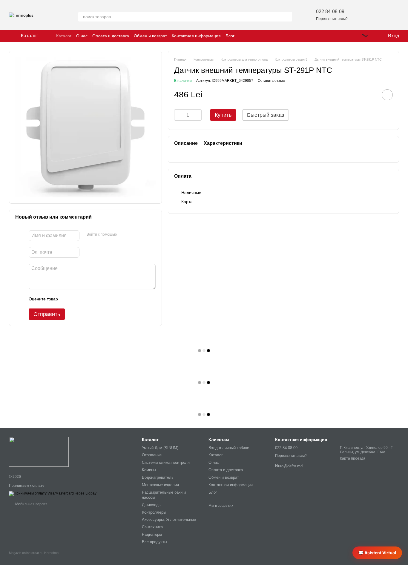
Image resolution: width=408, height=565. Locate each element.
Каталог (63, 35)
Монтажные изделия (160, 485)
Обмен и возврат (150, 35)
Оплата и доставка (110, 35)
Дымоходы (151, 505)
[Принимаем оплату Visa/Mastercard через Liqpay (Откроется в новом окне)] (52, 493)
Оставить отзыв (271, 81)
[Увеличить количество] (197, 115)
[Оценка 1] (68, 299)
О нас (82, 35)
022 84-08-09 (330, 11)
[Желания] (363, 15)
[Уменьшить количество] (178, 115)
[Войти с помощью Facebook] (123, 234)
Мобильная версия (30, 504)
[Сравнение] (379, 15)
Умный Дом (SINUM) (160, 448)
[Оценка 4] (96, 299)
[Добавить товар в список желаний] (387, 94)
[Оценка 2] (77, 299)
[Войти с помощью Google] (132, 234)
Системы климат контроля (166, 462)
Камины (149, 470)
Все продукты (154, 542)
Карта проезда (352, 458)
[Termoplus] (39, 452)
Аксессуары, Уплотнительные (169, 519)
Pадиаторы (152, 534)
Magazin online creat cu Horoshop (34, 553)
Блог (230, 35)
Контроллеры (154, 512)
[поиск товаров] (287, 17)
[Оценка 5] (106, 299)
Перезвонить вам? (332, 19)
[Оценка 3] (87, 299)
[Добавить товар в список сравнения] (370, 94)
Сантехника (152, 527)
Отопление (152, 455)
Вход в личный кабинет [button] (229, 448)
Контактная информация (196, 35)
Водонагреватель (158, 477)
